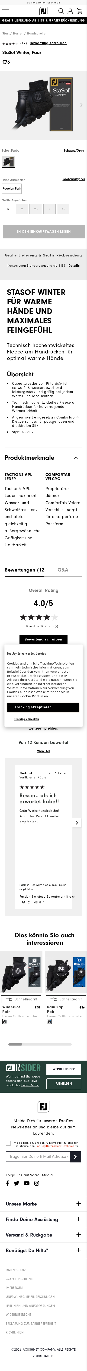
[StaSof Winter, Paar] (43, 109)
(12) (23, 43)
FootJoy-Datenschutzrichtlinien (55, 1146)
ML (36, 209)
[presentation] (24, 569)
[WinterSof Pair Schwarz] (4, 1021)
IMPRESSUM (14, 1288)
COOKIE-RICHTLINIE (19, 1279)
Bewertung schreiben (48, 43)
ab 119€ (23, 19)
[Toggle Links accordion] (43, 1204)
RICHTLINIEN (15, 1332)
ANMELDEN (64, 1084)
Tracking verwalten (26, 719)
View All (43, 751)
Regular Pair (12, 189)
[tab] (79, 11)
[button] (5, 11)
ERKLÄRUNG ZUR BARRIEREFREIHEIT (31, 1324)
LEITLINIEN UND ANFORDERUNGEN (30, 1306)
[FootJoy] (43, 11)
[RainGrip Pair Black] (49, 1021)
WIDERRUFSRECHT (18, 1315)
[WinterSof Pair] (21, 992)
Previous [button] (5, 105)
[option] (43, 109)
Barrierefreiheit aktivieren (43, 2)
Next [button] (82, 105)
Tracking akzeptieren (33, 707)
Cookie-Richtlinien (34, 696)
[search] (61, 11)
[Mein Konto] (70, 11)
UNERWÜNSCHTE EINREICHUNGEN (30, 1297)
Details (74, 266)
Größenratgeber (74, 179)
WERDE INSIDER (64, 1069)
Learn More (30, 1085)
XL (63, 209)
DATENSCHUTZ (16, 1270)
